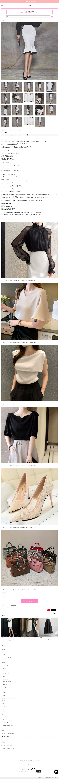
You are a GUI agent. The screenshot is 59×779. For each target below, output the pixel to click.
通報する (54, 613)
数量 (2, 595)
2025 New (5, 719)
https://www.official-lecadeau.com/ (10, 170)
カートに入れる (29, 601)
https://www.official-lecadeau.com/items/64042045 (23, 527)
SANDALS (5, 703)
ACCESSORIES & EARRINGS (8, 733)
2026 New (5, 722)
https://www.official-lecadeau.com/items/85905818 (23, 465)
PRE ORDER (5, 695)
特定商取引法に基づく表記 (8, 748)
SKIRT (4, 690)
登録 (39, 771)
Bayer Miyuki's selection (7, 725)
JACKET (5, 668)
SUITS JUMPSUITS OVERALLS (8, 698)
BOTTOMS (4, 687)
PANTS (4, 692)
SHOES (3, 700)
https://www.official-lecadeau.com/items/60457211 (23, 589)
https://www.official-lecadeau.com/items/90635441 (23, 280)
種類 (2, 592)
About (3, 740)
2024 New (5, 717)
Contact (4, 742)
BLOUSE (5, 652)
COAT (4, 671)
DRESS (3, 676)
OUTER (3, 662)
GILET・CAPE (6, 673)
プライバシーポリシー (7, 745)
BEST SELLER (5, 728)
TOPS (3, 649)
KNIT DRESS (6, 684)
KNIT (4, 654)
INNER (4, 660)
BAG (3, 711)
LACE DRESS (6, 679)
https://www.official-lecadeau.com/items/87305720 (23, 404)
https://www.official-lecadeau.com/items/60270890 (23, 342)
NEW (3, 714)
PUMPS (5, 709)
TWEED (3, 730)
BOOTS (4, 706)
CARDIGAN (5, 665)
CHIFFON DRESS (7, 681)
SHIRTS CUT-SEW (7, 657)
